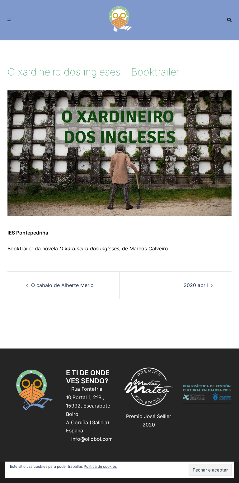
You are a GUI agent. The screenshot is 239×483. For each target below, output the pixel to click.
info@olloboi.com (92, 439)
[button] (229, 20)
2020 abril (196, 285)
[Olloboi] (119, 19)
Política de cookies (100, 466)
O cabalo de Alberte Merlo (62, 285)
